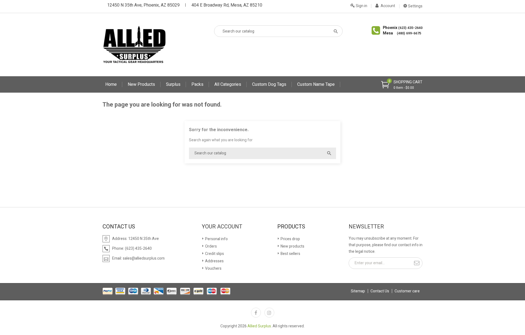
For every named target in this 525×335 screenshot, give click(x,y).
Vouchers (212, 268)
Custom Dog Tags (269, 84)
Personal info (216, 239)
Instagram (269, 313)
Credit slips (214, 254)
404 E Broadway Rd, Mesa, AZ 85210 (226, 5)
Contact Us (380, 291)
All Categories (227, 84)
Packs (197, 84)
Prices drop (290, 239)
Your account (222, 227)
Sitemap (358, 291)
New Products (141, 84)
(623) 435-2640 (410, 27)
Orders (210, 246)
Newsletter (366, 227)
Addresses (214, 261)
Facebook (256, 313)
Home (111, 84)
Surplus (173, 84)
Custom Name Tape (316, 84)
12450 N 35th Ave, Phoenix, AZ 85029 (143, 5)
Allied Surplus (259, 326)
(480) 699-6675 (409, 33)
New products (292, 246)
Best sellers (290, 254)
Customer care (407, 291)
